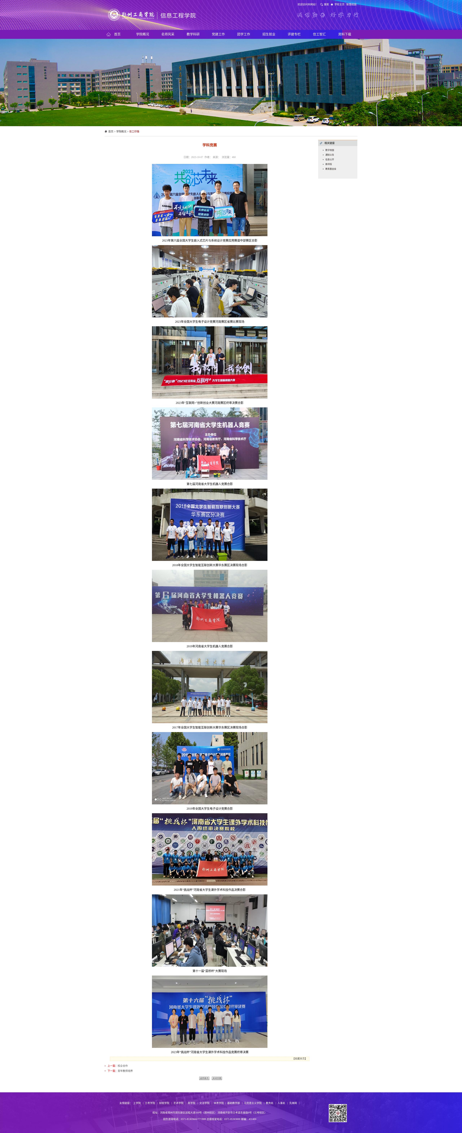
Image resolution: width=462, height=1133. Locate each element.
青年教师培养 (125, 1071)
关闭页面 (217, 1078)
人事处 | (283, 1103)
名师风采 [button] (167, 34)
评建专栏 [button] (294, 34)
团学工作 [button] (243, 34)
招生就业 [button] (268, 34)
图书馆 (328, 164)
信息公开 (329, 159)
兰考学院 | (151, 1103)
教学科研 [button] (193, 34)
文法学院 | (205, 1103)
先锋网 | (294, 1103)
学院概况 (121, 131)
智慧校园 (351, 4)
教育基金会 (330, 169)
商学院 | (193, 1103)
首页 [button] (117, 34)
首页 (110, 131)
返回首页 (204, 1078)
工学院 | (138, 1103)
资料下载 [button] (344, 34)
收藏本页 (300, 1058)
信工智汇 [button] (319, 34)
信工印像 (134, 131)
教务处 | (271, 1103)
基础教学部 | (235, 1103)
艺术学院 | (179, 1103)
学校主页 (339, 4)
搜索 (326, 4)
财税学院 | (165, 1103)
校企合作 (123, 1065)
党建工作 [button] (218, 34)
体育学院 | (220, 1103)
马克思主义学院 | (254, 1103)
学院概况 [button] (142, 34)
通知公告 (329, 155)
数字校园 (329, 150)
